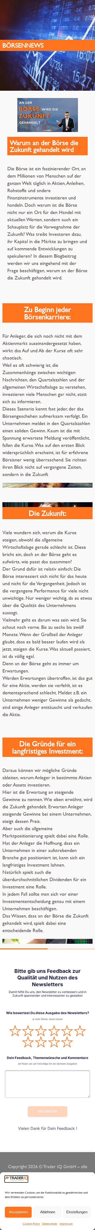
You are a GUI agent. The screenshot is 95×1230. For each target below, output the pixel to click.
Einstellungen (76, 1212)
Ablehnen (47, 1212)
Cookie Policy (31, 1223)
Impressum (66, 1223)
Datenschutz (49, 1223)
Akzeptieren (18, 1212)
